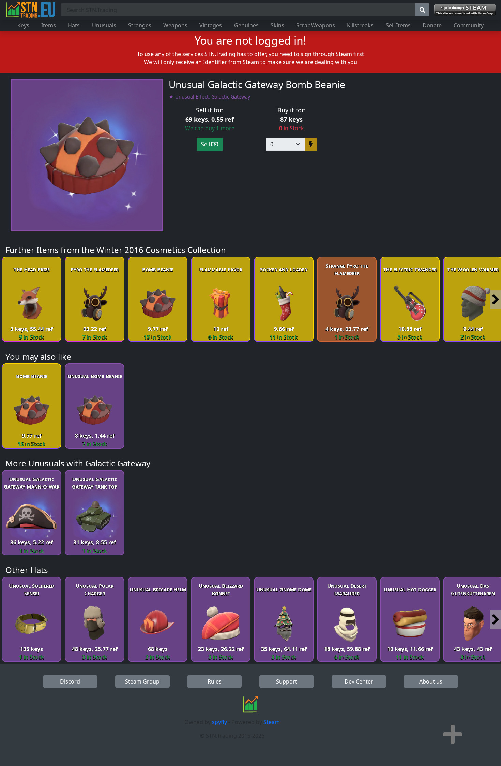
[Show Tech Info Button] (452, 734)
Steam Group (142, 681)
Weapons (175, 25)
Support (286, 681)
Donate (432, 25)
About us (430, 681)
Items (48, 25)
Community (469, 25)
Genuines (246, 25)
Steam (271, 722)
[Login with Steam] (465, 10)
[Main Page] (30, 9)
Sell (206, 144)
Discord (70, 681)
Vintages (210, 25)
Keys (23, 25)
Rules (215, 681)
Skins (277, 25)
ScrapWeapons (315, 25)
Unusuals (104, 25)
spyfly (219, 722)
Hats (74, 25)
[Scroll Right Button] (495, 299)
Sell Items (398, 25)
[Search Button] (422, 9)
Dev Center (359, 681)
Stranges (139, 25)
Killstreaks (360, 25)
